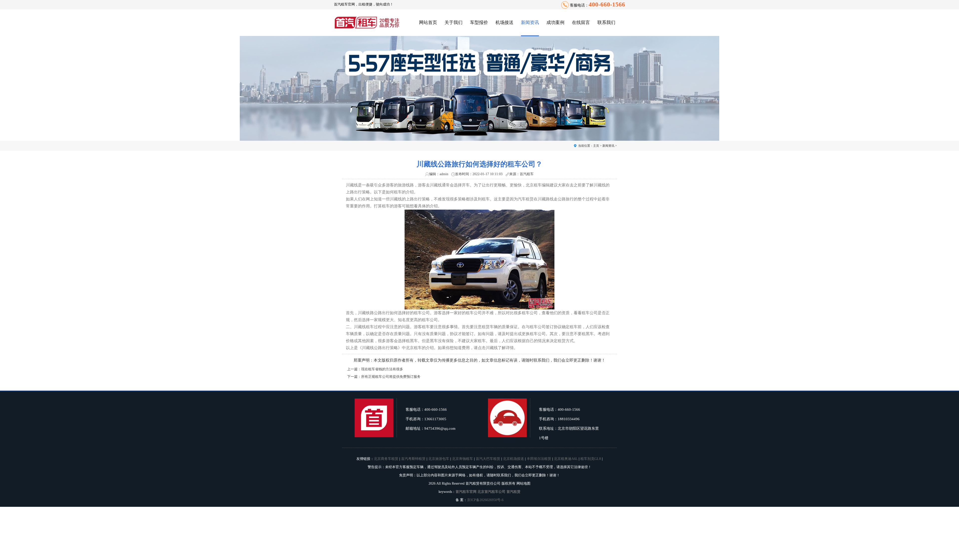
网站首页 (428, 22)
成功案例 (555, 22)
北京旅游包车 (438, 459)
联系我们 (606, 22)
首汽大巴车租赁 (488, 459)
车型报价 (479, 22)
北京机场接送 (513, 459)
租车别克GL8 (590, 459)
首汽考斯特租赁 (413, 459)
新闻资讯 (530, 22)
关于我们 (454, 22)
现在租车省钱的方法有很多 (382, 369)
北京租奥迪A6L (566, 459)
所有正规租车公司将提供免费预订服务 (391, 377)
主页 (596, 145)
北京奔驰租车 (462, 459)
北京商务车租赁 (386, 459)
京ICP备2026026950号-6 (485, 500)
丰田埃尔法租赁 (539, 459)
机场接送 (504, 22)
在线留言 (581, 22)
